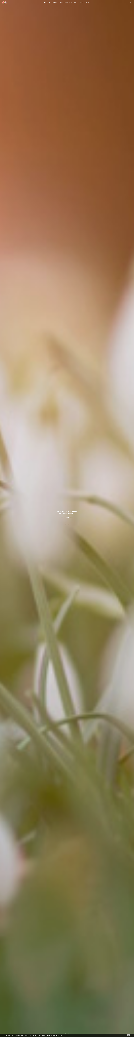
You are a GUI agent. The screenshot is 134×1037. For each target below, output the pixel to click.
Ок (128, 1035)
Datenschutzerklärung (58, 1035)
